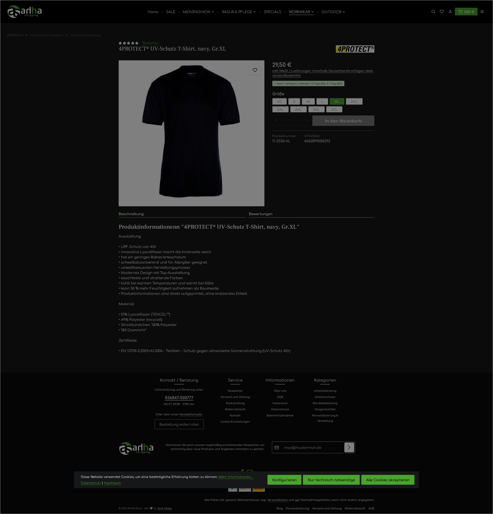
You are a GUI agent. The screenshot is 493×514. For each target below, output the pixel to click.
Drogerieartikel (325, 409)
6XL (334, 109)
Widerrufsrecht (235, 409)
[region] (191, 133)
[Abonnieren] (349, 447)
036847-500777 (179, 397)
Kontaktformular (191, 414)
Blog (280, 508)
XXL (354, 101)
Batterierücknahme (280, 415)
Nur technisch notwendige (331, 480)
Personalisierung (297, 508)
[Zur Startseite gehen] (24, 12)
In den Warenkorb (343, 120)
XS (279, 101)
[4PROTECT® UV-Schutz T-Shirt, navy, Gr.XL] (191, 133)
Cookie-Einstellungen (235, 421)
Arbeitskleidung (325, 390)
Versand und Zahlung (235, 397)
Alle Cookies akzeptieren (388, 480)
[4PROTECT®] (355, 49)
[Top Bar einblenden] (482, 11)
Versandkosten (277, 499)
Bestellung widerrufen (179, 424)
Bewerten (151, 42)
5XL (316, 109)
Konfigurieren (284, 480)
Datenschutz (280, 409)
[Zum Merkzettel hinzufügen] (255, 70)
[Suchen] (433, 11)
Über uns (280, 390)
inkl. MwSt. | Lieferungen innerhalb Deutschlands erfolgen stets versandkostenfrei (322, 73)
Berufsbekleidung (325, 403)
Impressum (280, 403)
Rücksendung (235, 403)
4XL (298, 109)
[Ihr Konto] (450, 11)
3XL (280, 109)
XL (337, 101)
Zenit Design (164, 508)
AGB (280, 397)
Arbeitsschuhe (325, 397)
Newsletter (235, 390)
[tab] (182, 214)
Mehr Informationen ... (236, 477)
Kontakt (235, 415)
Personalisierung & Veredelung (325, 418)
